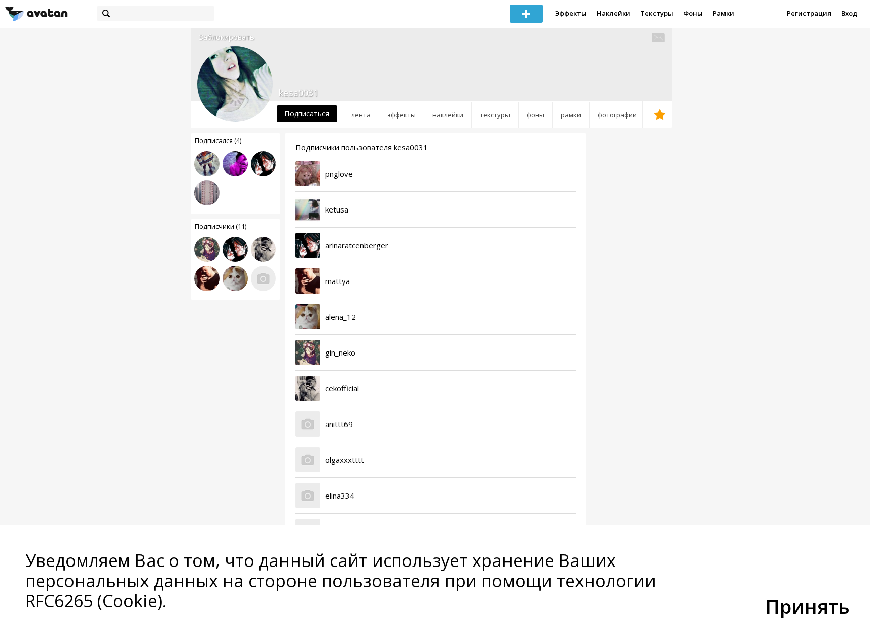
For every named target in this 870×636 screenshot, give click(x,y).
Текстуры (656, 13)
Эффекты (571, 13)
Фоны (693, 13)
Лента (361, 114)
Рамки (723, 13)
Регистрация (809, 13)
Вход (849, 13)
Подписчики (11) (220, 226)
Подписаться (306, 113)
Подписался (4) (218, 140)
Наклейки (613, 13)
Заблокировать (226, 37)
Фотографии (617, 114)
